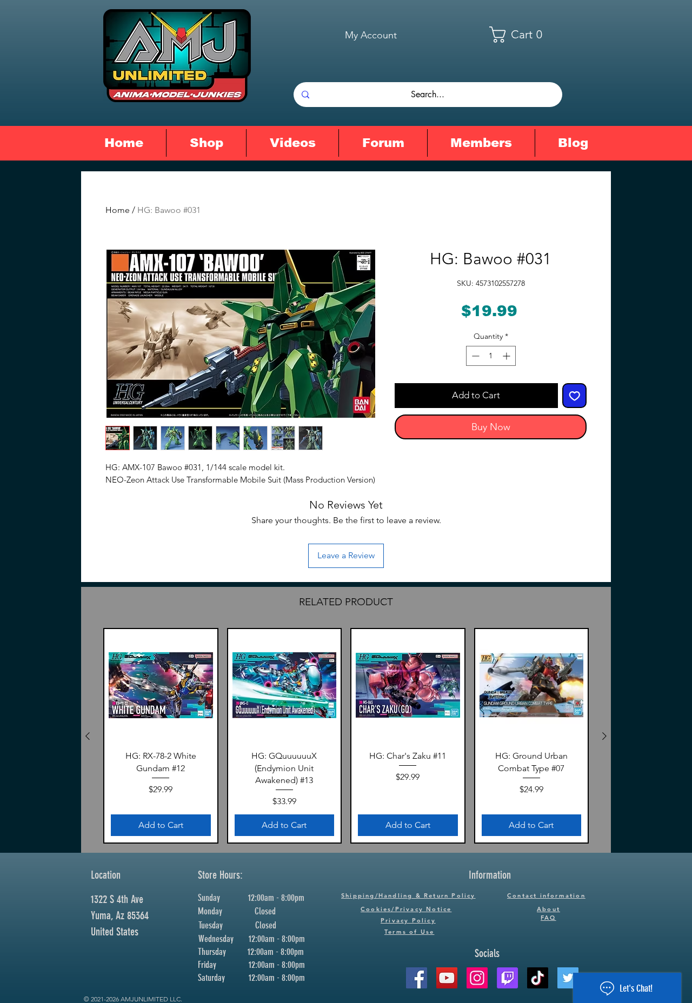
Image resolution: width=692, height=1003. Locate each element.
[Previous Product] (87, 736)
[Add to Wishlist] (574, 395)
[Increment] (507, 355)
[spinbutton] (491, 355)
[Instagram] (477, 977)
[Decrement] (474, 355)
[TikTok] (537, 977)
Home (117, 210)
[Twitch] (507, 977)
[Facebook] (416, 977)
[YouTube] (446, 977)
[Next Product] (604, 736)
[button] (522, 34)
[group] (346, 736)
